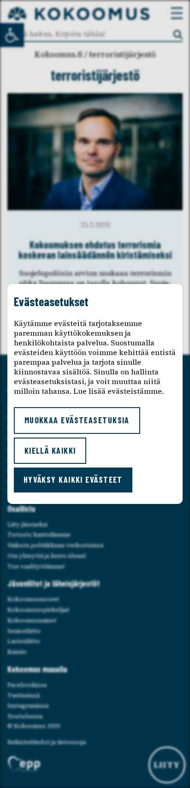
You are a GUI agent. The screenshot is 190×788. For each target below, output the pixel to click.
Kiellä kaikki (50, 450)
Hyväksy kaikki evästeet (73, 479)
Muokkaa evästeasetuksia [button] (77, 420)
